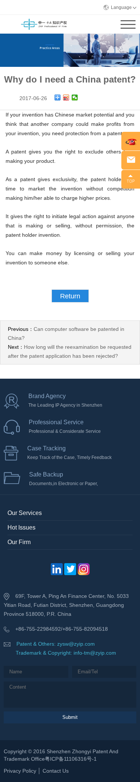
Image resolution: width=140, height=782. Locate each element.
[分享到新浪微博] (66, 97)
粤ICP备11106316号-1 (71, 759)
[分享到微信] (75, 97)
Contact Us (56, 771)
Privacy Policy (20, 771)
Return (70, 296)
